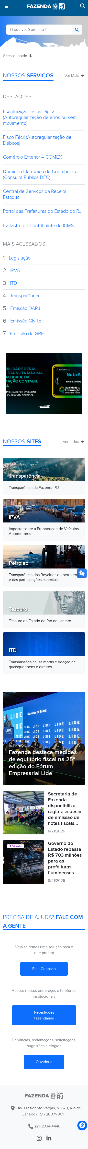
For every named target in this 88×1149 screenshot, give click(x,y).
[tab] (44, 407)
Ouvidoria (44, 1061)
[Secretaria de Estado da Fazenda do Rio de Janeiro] (46, 6)
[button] (7, 6)
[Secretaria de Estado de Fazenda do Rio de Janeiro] (44, 1095)
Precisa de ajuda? (43, 921)
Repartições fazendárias (44, 1015)
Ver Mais (72, 75)
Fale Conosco (44, 968)
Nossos (28, 75)
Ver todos (71, 441)
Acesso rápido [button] (15, 55)
